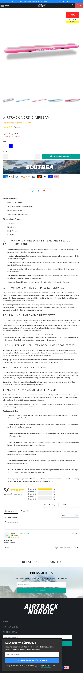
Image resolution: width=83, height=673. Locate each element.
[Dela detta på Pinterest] (44, 191)
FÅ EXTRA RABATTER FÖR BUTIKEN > (32, 660)
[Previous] (4, 50)
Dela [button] (8, 548)
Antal (5, 152)
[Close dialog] (58, 642)
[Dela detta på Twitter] (32, 191)
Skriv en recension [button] (70, 505)
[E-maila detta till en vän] (49, 191)
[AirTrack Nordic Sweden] (41, 5)
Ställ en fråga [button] (51, 505)
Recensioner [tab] (9, 511)
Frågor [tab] (23, 511)
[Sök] (73, 5)
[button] (74, 548)
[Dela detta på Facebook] (38, 191)
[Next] (78, 50)
